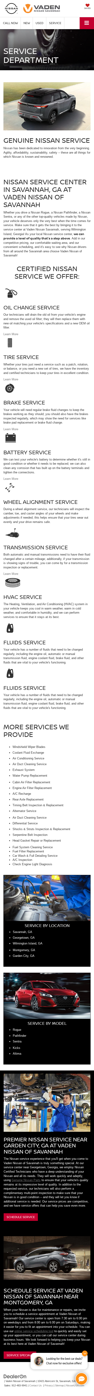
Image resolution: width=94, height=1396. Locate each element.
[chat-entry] (81, 1379)
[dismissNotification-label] (85, 1353)
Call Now (10, 23)
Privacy (48, 1385)
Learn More (10, 334)
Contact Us (35, 1385)
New (27, 23)
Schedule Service (21, 1217)
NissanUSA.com (75, 1385)
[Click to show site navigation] (87, 23)
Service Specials (20, 1355)
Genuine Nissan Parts (26, 1180)
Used (39, 23)
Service (55, 23)
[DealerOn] (15, 1376)
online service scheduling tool (33, 1331)
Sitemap (59, 1385)
